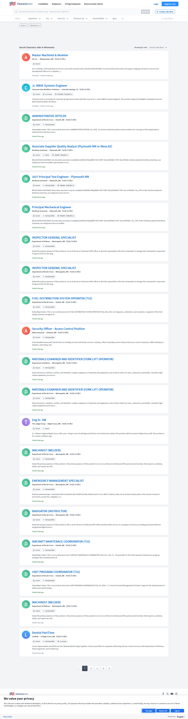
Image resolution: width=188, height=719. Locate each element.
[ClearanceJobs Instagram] (176, 694)
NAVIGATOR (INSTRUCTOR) (49, 511)
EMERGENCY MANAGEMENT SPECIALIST (58, 481)
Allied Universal (38, 332)
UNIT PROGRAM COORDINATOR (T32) (56, 572)
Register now (170, 4)
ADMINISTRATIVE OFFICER (49, 116)
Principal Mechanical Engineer (51, 207)
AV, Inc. (35, 59)
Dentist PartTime (43, 633)
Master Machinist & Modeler (50, 55)
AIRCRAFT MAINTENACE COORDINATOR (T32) (61, 541)
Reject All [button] (163, 710)
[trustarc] (180, 716)
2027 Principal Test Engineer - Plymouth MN (60, 177)
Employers (56, 4)
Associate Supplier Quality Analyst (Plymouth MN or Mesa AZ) (72, 146)
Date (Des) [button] (160, 47)
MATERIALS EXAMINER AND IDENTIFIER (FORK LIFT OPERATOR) (73, 359)
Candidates (43, 4)
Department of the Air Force (42, 120)
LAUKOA (35, 636)
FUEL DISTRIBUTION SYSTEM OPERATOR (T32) (62, 298)
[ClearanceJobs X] (167, 694)
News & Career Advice (93, 4)
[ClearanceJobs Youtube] (171, 694)
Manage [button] (148, 710)
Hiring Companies (72, 4)
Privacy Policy (7, 716)
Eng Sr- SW (39, 420)
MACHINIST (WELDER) (46, 450)
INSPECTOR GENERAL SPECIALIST (54, 237)
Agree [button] (177, 710)
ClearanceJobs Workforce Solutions (45, 89)
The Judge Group (38, 424)
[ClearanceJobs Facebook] (163, 694)
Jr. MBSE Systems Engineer (49, 85)
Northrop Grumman (39, 150)
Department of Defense (41, 241)
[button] (34, 18)
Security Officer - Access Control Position (58, 329)
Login (156, 4)
